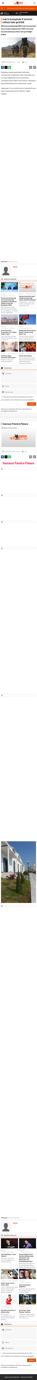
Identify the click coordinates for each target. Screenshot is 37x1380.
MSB (9, 261)
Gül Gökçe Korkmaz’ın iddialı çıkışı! (8, 1311)
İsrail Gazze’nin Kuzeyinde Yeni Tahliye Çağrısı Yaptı (8, 332)
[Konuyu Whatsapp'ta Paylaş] (9, 67)
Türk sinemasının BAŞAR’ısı (24, 1285)
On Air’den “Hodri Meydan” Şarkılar (24, 1311)
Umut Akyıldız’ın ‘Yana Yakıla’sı (8, 1255)
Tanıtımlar (4, 1250)
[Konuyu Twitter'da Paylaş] (6, 67)
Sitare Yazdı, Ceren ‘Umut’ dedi (7, 1284)
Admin (15, 267)
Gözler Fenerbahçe (25, 356)
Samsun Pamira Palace (14, 1217)
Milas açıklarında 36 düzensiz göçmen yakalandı (21, 7)
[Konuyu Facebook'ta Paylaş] (2, 67)
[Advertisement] (18, 177)
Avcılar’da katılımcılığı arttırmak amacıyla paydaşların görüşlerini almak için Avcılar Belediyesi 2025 (9, 301)
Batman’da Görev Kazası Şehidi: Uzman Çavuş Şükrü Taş (27, 332)
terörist (15, 261)
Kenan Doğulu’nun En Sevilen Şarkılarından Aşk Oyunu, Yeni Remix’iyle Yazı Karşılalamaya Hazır (26, 1257)
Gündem (3, 294)
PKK (12, 261)
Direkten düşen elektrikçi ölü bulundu (8, 356)
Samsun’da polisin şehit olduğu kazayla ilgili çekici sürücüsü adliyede (27, 298)
